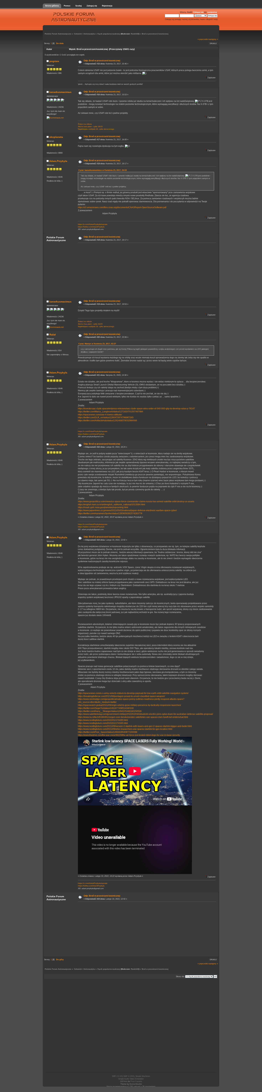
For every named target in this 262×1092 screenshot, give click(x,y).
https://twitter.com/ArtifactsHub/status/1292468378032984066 (107, 420)
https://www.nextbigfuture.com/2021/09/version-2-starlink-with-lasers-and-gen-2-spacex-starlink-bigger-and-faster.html (135, 726)
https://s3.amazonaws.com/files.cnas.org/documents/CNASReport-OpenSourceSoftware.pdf (122, 207)
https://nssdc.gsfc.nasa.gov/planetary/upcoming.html (103, 507)
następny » (213, 39)
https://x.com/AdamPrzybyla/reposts (92, 224)
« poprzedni (203, 39)
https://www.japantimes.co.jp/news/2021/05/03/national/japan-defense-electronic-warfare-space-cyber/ (127, 510)
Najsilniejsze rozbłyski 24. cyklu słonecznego (96, 129)
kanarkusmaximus (60, 92)
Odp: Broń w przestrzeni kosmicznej (102, 60)
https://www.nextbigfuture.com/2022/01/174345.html (103, 723)
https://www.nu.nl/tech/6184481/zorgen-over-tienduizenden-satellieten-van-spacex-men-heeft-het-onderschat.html (133, 717)
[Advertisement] (146, 270)
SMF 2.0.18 (117, 1076)
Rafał (52, 334)
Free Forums (136, 1081)
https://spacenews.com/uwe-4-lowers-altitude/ (100, 414)
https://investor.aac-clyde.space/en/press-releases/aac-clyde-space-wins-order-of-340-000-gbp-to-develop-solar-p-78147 (136, 408)
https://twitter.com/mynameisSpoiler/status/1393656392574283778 (110, 513)
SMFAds (123, 1081)
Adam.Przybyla (58, 161)
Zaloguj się (198, 12)
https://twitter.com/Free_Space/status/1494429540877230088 (107, 732)
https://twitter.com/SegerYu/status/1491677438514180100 (106, 708)
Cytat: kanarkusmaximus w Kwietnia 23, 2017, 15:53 (102, 170)
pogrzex (54, 61)
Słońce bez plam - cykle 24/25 (90, 127)
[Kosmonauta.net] (55, 118)
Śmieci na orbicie (85, 124)
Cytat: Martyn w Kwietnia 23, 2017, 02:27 (97, 344)
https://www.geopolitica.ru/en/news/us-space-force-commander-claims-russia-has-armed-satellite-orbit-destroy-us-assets (136, 501)
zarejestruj (212, 12)
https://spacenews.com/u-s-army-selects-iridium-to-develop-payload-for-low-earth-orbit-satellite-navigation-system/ (133, 693)
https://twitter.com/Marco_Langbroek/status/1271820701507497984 (110, 411)
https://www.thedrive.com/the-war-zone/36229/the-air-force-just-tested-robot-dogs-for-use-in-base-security (129, 735)
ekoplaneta (56, 137)
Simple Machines (142, 1076)
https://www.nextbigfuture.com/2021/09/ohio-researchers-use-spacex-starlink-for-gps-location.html (125, 729)
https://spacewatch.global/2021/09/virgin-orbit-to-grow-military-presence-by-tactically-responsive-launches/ (129, 705)
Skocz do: (180, 976)
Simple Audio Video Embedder (131, 1079)
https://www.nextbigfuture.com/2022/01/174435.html (103, 720)
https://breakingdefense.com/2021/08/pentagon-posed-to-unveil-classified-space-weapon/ (121, 696)
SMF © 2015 (129, 1076)
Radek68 (135, 34)
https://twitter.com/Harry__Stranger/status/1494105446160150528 (110, 711)
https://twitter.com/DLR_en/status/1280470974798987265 (105, 417)
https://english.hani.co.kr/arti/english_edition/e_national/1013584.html (111, 504)
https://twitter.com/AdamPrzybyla (91, 227)
